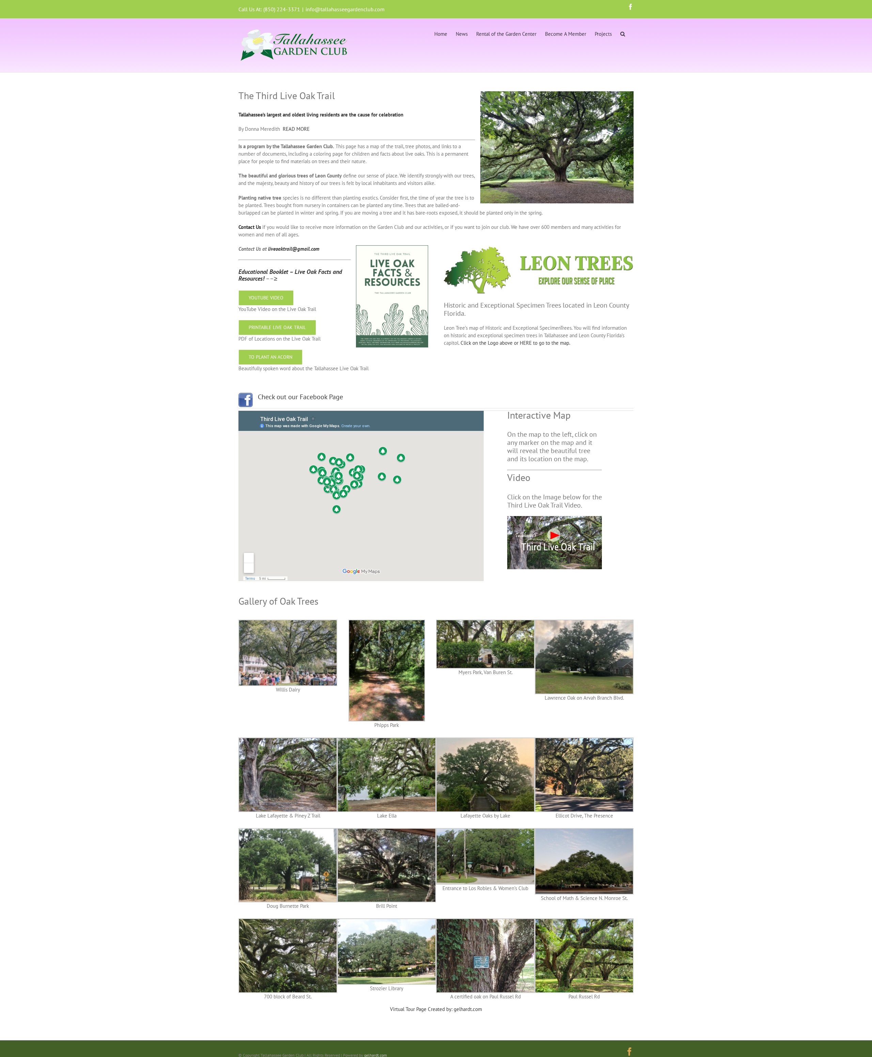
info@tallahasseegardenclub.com (345, 9)
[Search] (622, 33)
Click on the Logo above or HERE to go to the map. (515, 343)
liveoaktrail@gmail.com (294, 249)
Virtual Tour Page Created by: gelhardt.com (436, 1009)
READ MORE (296, 129)
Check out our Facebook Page (300, 396)
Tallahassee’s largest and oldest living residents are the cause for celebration (320, 114)
